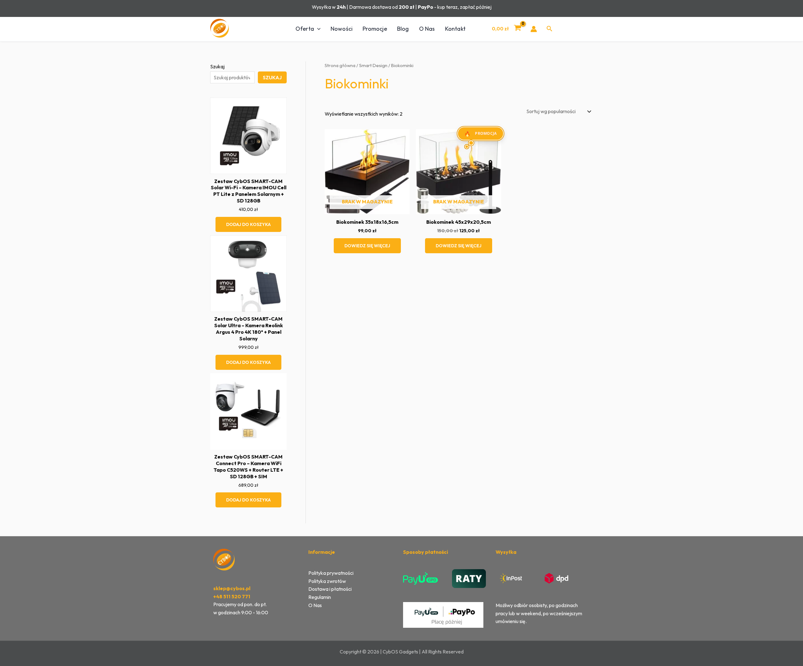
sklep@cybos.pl (231, 588)
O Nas (427, 28)
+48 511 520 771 (231, 596)
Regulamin (319, 597)
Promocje (375, 28)
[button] (317, 28)
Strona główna (340, 65)
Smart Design (373, 65)
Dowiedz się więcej (367, 246)
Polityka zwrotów (327, 581)
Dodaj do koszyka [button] (248, 224)
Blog (403, 28)
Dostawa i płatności (330, 589)
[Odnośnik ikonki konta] (533, 29)
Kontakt (455, 28)
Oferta (304, 28)
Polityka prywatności (331, 573)
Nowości (342, 28)
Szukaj (217, 66)
